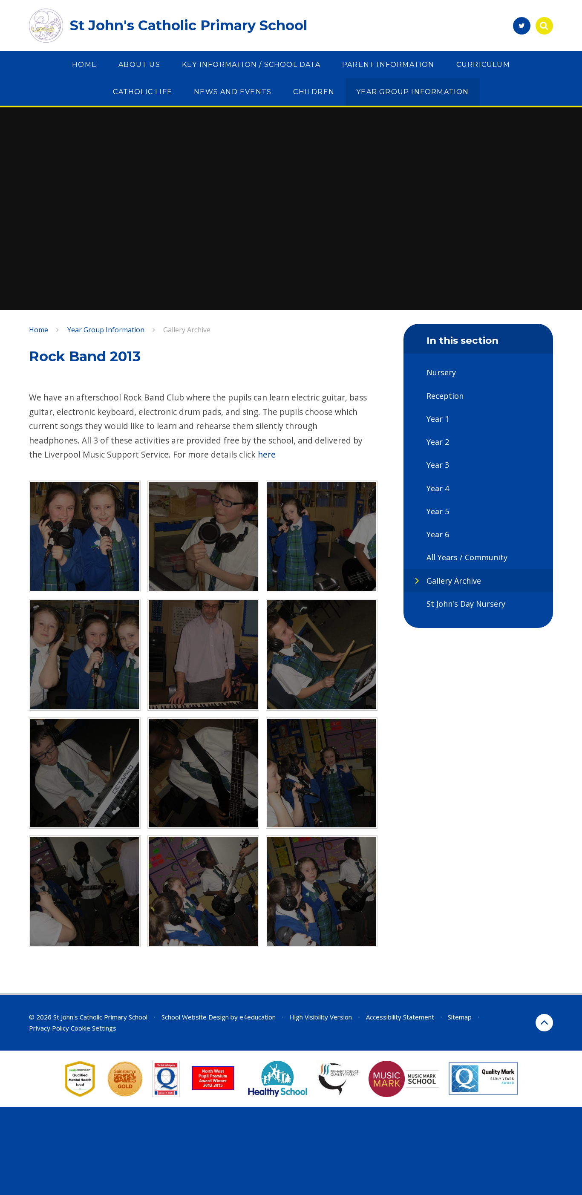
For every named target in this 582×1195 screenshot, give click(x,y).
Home (38, 329)
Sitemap (460, 1017)
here (267, 454)
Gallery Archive (186, 329)
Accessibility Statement (400, 1017)
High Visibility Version (320, 1017)
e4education (257, 1017)
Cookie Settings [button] (93, 1028)
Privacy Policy (49, 1028)
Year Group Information (105, 329)
